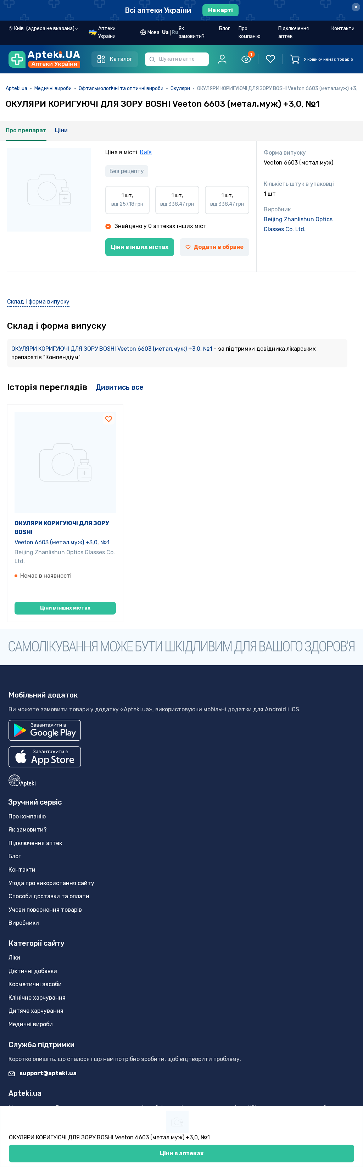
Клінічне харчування (37, 997)
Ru (175, 32)
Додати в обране (219, 247)
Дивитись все (120, 387)
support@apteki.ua (47, 1073)
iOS (294, 709)
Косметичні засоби (35, 984)
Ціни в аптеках (181, 1153)
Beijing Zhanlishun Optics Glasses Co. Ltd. (298, 224)
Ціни (61, 130)
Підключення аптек (293, 32)
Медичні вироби (53, 88)
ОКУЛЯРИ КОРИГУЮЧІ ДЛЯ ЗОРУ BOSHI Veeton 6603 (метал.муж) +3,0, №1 (112, 348)
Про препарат (26, 130)
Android (275, 709)
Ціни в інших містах (139, 247)
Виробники (24, 922)
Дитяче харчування (36, 1010)
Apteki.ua (16, 88)
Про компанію (250, 32)
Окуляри (180, 88)
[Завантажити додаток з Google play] (45, 730)
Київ (146, 152)
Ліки (14, 957)
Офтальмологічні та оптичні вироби (121, 88)
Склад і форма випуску (38, 301)
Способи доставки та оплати (49, 896)
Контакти (342, 29)
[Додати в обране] (109, 418)
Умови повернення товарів (45, 909)
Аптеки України (107, 32)
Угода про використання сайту (51, 883)
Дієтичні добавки (33, 971)
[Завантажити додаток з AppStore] (45, 756)
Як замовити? (191, 32)
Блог (224, 29)
